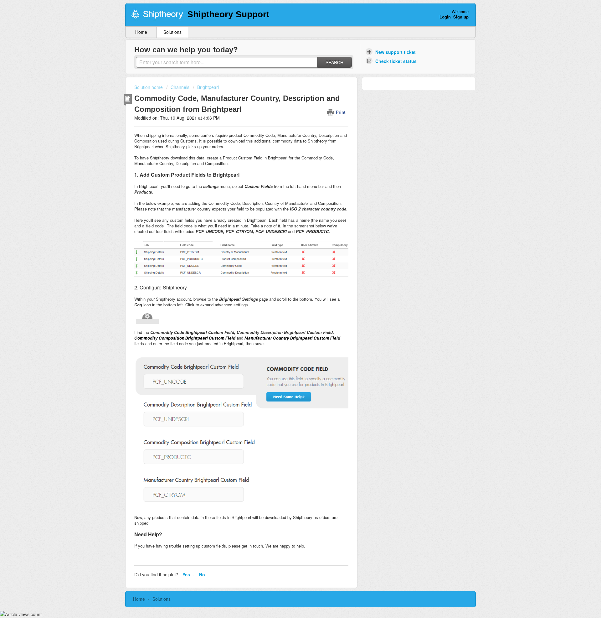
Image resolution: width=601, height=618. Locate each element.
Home (141, 32)
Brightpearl (208, 87)
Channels (180, 87)
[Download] (289, 232)
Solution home (149, 87)
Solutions (172, 32)
